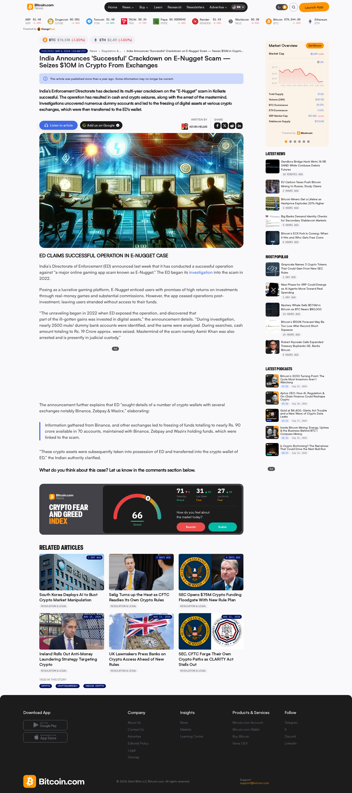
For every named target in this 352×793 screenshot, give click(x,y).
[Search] (293, 7)
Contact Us (136, 729)
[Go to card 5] (304, 141)
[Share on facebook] (217, 125)
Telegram (291, 722)
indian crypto (94, 685)
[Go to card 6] (308, 141)
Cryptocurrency (68, 685)
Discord (290, 736)
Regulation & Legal (112, 51)
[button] (117, 125)
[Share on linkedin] (239, 125)
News (126, 7)
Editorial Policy (138, 743)
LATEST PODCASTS (279, 368)
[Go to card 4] (299, 141)
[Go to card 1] (286, 141)
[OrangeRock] (46, 29)
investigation (201, 272)
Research (175, 7)
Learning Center (191, 736)
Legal (131, 750)
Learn (158, 7)
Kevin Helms (198, 126)
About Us (134, 722)
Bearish (191, 527)
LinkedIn (291, 743)
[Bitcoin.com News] (40, 7)
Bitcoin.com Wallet (246, 729)
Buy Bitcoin (240, 736)
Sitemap (133, 757)
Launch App (314, 7)
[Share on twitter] (224, 125)
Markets (185, 729)
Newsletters (195, 7)
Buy (142, 7)
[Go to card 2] (290, 141)
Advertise (217, 7)
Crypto (45, 685)
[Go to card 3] (295, 141)
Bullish (222, 527)
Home (112, 7)
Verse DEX (240, 743)
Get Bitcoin (314, 45)
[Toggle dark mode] (282, 7)
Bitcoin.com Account (247, 722)
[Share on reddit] (232, 125)
